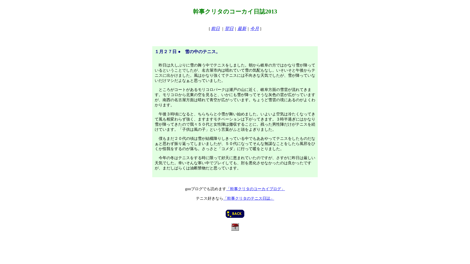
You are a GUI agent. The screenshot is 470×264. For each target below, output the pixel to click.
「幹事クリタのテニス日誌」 (248, 198)
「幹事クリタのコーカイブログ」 (255, 189)
